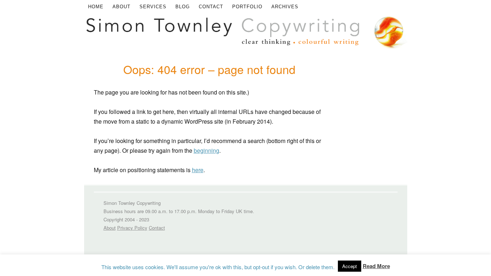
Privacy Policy (132, 227)
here (197, 170)
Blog (182, 6)
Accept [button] (349, 266)
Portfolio (247, 6)
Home (96, 6)
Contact (211, 6)
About (121, 6)
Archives (284, 6)
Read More (376, 266)
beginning (206, 150)
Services (152, 6)
